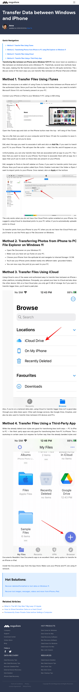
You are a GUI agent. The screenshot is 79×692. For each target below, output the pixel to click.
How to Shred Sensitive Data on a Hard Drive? (23, 609)
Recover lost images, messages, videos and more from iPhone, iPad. (32, 591)
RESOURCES (46, 655)
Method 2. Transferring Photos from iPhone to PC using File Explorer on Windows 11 (36, 50)
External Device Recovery (12, 670)
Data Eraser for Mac (47, 646)
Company (7, 630)
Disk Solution (8, 673)
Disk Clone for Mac (47, 633)
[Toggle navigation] (74, 2)
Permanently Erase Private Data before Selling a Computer (28, 612)
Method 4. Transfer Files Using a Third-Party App (24, 58)
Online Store (8, 640)
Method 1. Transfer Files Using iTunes (20, 45)
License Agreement (15, 686)
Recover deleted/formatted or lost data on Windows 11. (27, 586)
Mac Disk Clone (46, 670)
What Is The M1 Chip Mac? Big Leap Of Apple (22, 606)
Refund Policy (27, 686)
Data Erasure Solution (48, 660)
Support (6, 633)
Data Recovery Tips (10, 660)
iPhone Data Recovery (11, 676)
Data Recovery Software (49, 637)
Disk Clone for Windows (49, 630)
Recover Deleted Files (11, 666)
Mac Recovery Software (49, 640)
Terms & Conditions (17, 684)
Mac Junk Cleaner (47, 650)
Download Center (10, 637)
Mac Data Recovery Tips (12, 663)
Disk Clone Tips (46, 666)
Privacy (27, 684)
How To (29, 28)
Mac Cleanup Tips (47, 673)
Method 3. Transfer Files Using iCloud (20, 54)
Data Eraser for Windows (49, 643)
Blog (5, 643)
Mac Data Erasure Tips (48, 663)
